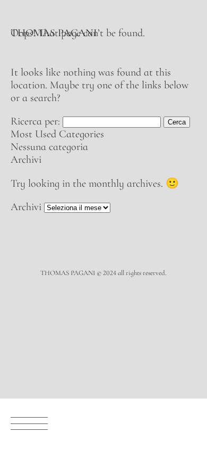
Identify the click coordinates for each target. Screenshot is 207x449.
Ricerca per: (35, 121)
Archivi (26, 207)
